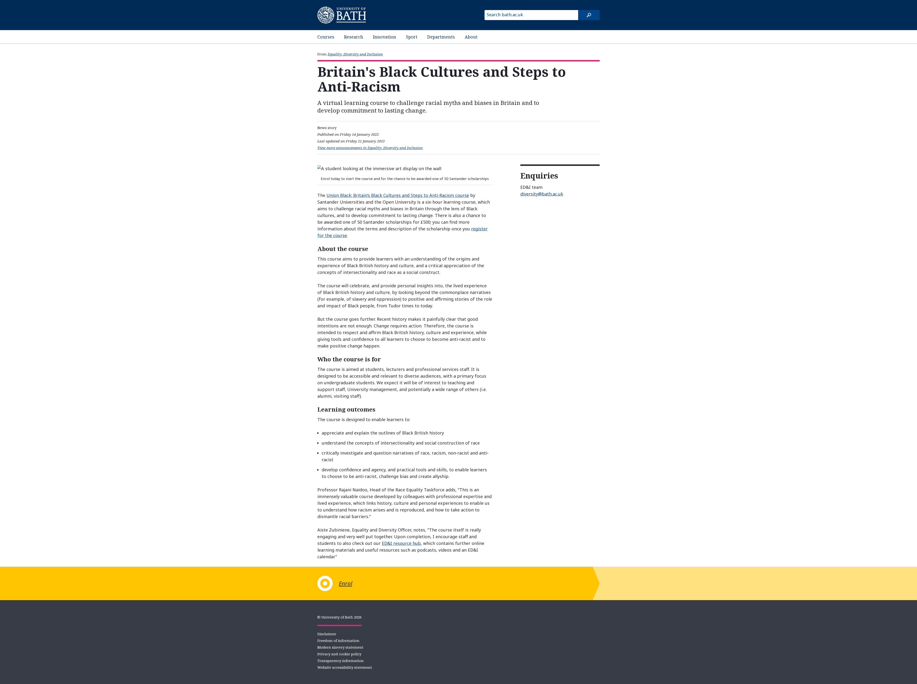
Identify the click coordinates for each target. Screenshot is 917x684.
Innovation (384, 37)
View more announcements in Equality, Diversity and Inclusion (370, 147)
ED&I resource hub (401, 543)
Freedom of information (338, 640)
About (471, 37)
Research (353, 37)
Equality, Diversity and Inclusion (355, 54)
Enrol (345, 583)
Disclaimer (326, 633)
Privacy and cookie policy (339, 653)
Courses (325, 37)
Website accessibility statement (344, 667)
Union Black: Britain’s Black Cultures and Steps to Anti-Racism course (397, 195)
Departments (441, 37)
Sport (411, 37)
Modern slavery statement (340, 647)
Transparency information (340, 660)
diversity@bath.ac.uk (541, 194)
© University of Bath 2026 (339, 617)
